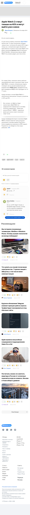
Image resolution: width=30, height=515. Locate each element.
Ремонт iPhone (21, 474)
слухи (16, 159)
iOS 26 (18, 437)
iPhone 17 (19, 441)
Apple (3, 159)
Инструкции (20, 468)
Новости (22, 159)
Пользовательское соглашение (9, 486)
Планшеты (5, 446)
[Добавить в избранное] (6, 33)
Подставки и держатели (5, 460)
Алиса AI (5, 260)
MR (9, 127)
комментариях (15, 183)
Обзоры (4, 437)
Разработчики (21, 472)
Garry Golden (10, 201)
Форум (4, 473)
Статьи (4, 465)
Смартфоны (5, 445)
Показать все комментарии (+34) (15, 217)
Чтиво (4, 477)
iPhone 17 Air (20, 445)
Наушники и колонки (7, 439)
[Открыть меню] (2, 3)
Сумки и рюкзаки (6, 454)
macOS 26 (20, 439)
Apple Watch (24, 41)
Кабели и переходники (5, 457)
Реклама (20, 480)
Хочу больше (15, 412)
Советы (20, 465)
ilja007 (8, 188)
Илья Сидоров (7, 368)
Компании (5, 475)
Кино (3, 479)
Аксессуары (5, 469)
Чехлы (4, 450)
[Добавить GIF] (8, 179)
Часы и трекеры (6, 448)
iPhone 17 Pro (20, 443)
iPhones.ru (5, 501)
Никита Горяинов (7, 298)
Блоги (4, 471)
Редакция (20, 477)
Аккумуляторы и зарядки (6, 442)
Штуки (4, 452)
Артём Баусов (7, 334)
